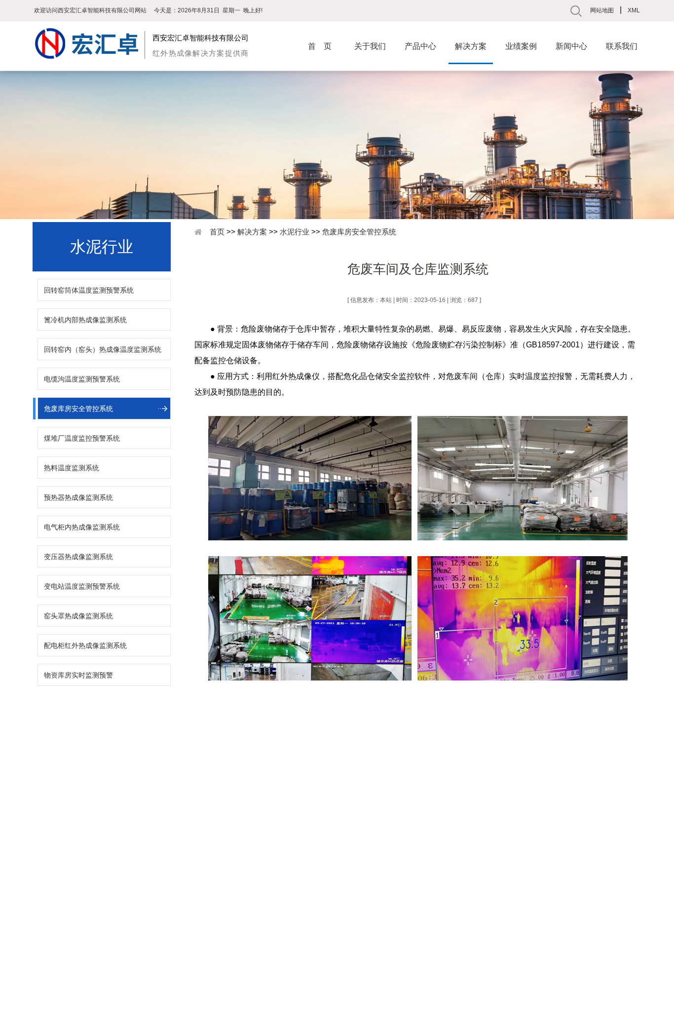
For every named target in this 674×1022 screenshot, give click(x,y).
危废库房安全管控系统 (78, 409)
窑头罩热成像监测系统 (78, 616)
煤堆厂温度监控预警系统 (82, 438)
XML (634, 10)
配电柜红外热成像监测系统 (85, 645)
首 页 (320, 46)
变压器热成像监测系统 (78, 557)
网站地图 (602, 10)
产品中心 (420, 46)
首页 (217, 231)
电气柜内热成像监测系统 (82, 527)
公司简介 (57, 915)
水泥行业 (294, 231)
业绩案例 (521, 46)
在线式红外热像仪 (167, 928)
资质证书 (57, 941)
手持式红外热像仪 (167, 915)
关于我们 (370, 46)
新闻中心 (571, 46)
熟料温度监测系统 (71, 468)
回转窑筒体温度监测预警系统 (89, 290)
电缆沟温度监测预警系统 (82, 379)
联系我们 (621, 46)
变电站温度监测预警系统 (82, 586)
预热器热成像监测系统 (78, 497)
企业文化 (57, 928)
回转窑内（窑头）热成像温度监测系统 (102, 349)
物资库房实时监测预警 (78, 675)
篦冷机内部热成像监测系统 (85, 320)
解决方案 (471, 46)
